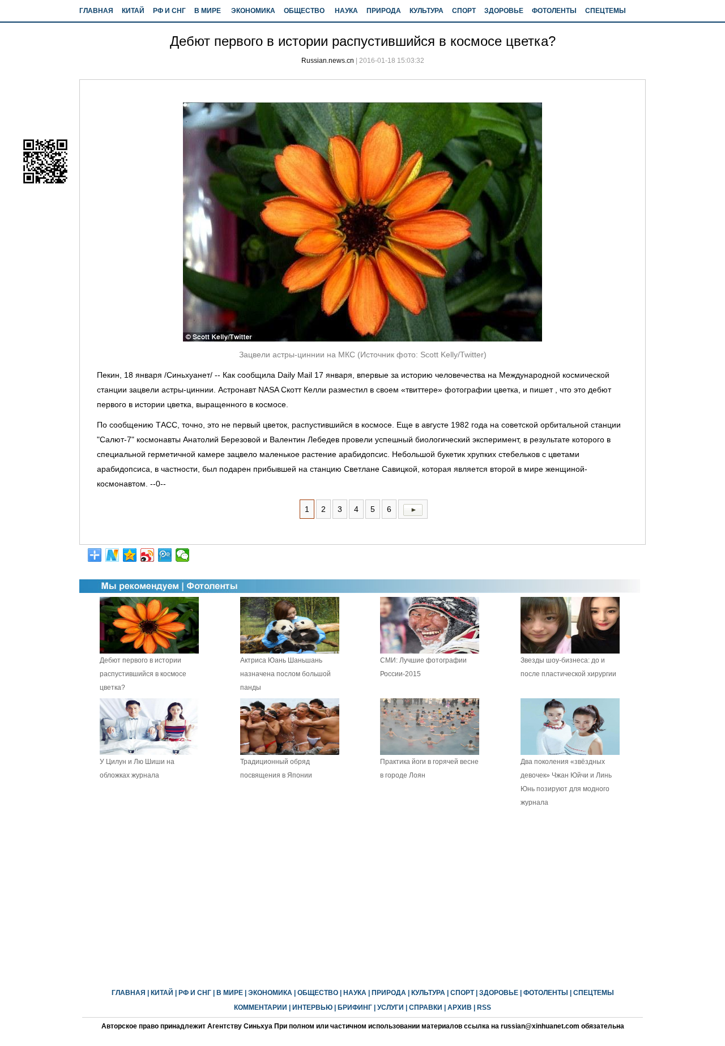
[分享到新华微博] (112, 555)
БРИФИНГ (355, 1007)
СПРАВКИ (425, 1007)
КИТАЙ (133, 11)
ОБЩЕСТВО (304, 11)
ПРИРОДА (383, 11)
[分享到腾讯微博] (165, 555)
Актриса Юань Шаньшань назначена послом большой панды (285, 673)
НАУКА (346, 11)
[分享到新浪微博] (147, 555)
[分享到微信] (183, 555)
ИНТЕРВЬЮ (312, 1007)
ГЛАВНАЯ (96, 11)
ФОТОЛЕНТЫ (554, 11)
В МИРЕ (207, 11)
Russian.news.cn (327, 61)
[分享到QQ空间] (130, 555)
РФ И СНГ (169, 11)
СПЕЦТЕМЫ (605, 11)
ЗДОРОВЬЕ (503, 11)
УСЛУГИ (390, 1007)
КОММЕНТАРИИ (260, 1007)
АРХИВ (459, 1007)
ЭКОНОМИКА (253, 11)
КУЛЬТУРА (426, 11)
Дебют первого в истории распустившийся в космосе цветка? (143, 673)
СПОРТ (464, 11)
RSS (484, 1007)
